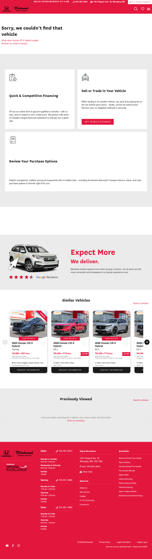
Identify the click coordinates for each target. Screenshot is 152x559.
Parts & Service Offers (127, 483)
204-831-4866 (65, 480)
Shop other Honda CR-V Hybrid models (19, 41)
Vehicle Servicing (125, 479)
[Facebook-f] (12, 545)
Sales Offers (124, 475)
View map (87, 472)
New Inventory (124, 462)
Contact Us (84, 505)
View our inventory (76, 421)
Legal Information (124, 542)
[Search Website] (135, 8)
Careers (83, 496)
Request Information (28, 370)
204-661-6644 (81, 2)
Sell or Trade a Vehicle (127, 492)
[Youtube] (7, 545)
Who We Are (85, 492)
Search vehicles (140, 303)
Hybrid (15, 313)
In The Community (87, 500)
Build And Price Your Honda (130, 458)
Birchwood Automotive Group (131, 496)
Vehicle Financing (126, 487)
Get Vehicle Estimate (98, 122)
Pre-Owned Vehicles (127, 471)
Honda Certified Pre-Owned (130, 467)
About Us (84, 480)
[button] (148, 8)
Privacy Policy (104, 542)
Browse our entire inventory (14, 44)
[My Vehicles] (142, 8)
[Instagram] (18, 545)
